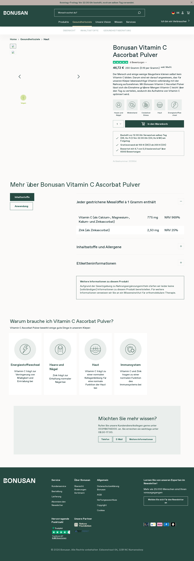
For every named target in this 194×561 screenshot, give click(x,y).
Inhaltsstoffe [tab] (22, 197)
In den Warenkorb (158, 124)
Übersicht (69, 30)
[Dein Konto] (183, 13)
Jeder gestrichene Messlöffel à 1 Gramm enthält (116, 201)
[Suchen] (141, 13)
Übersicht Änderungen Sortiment (80, 490)
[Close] (191, 2)
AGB (99, 494)
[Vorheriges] (19, 77)
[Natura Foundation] (82, 525)
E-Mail (119, 439)
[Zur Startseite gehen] (16, 13)
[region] (45, 76)
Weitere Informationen (141, 439)
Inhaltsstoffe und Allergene (99, 246)
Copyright (102, 505)
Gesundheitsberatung (117, 30)
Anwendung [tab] (21, 206)
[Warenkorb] (188, 13)
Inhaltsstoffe (89, 30)
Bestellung (57, 491)
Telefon (105, 439)
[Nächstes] (78, 77)
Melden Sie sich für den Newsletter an (166, 501)
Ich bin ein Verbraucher (174, 21)
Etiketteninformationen (96, 263)
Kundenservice (59, 486)
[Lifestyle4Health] (84, 530)
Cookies (101, 510)
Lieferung (56, 496)
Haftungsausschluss (107, 499)
